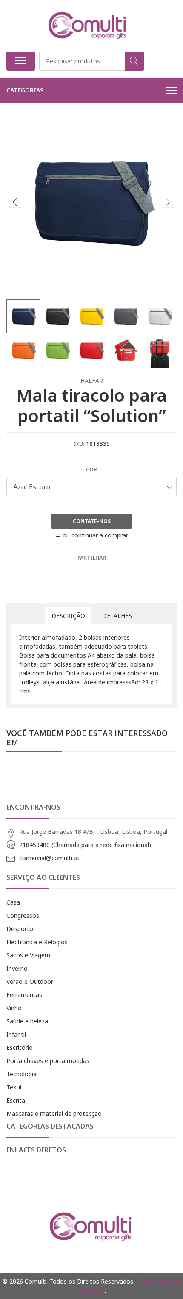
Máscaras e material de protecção (54, 1113)
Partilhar (91, 557)
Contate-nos (92, 521)
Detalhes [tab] (117, 616)
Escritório (19, 1047)
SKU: (78, 444)
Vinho (14, 1008)
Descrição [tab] (68, 616)
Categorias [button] (24, 90)
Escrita (15, 1100)
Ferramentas (24, 995)
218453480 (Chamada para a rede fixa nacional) (85, 845)
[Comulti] (88, 25)
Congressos (22, 915)
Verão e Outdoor (29, 981)
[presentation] (15, 201)
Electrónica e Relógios (37, 942)
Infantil (16, 1034)
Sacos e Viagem (28, 955)
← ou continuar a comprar (91, 535)
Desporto (19, 929)
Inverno (17, 968)
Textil (13, 1087)
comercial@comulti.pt (49, 858)
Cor (91, 469)
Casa (13, 902)
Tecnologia (21, 1074)
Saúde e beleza (27, 1021)
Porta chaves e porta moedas (47, 1061)
